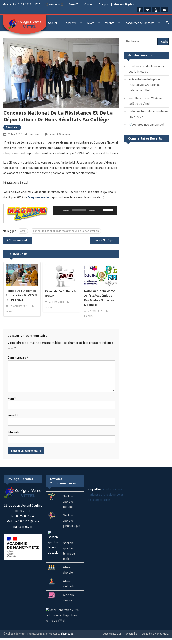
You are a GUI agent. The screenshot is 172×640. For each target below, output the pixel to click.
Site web (13, 432)
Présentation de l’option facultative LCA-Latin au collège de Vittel (144, 85)
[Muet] (99, 210)
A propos (104, 4)
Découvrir (70, 23)
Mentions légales (124, 4)
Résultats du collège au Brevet (61, 294)
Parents (109, 23)
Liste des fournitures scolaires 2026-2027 (148, 114)
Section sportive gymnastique (71, 521)
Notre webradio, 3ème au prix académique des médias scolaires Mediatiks (20, 240)
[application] (85, 210)
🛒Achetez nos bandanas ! (146, 124)
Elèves (90, 23)
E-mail (13, 415)
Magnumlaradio (38, 197)
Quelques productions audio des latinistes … (147, 69)
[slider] (109, 210)
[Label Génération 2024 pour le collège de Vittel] (65, 615)
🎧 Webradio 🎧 (54, 4)
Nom (12, 398)
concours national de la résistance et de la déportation (66, 231)
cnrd (23, 231)
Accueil (52, 23)
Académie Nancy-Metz (155, 633)
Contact (89, 4)
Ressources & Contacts (139, 23)
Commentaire (18, 357)
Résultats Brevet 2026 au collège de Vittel (145, 101)
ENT (37, 4)
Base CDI (74, 4)
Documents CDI (112, 633)
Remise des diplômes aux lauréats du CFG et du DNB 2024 (21, 295)
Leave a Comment (60, 134)
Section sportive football (68, 501)
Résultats (11, 127)
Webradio (131, 633)
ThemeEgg (67, 633)
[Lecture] (58, 210)
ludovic (34, 134)
